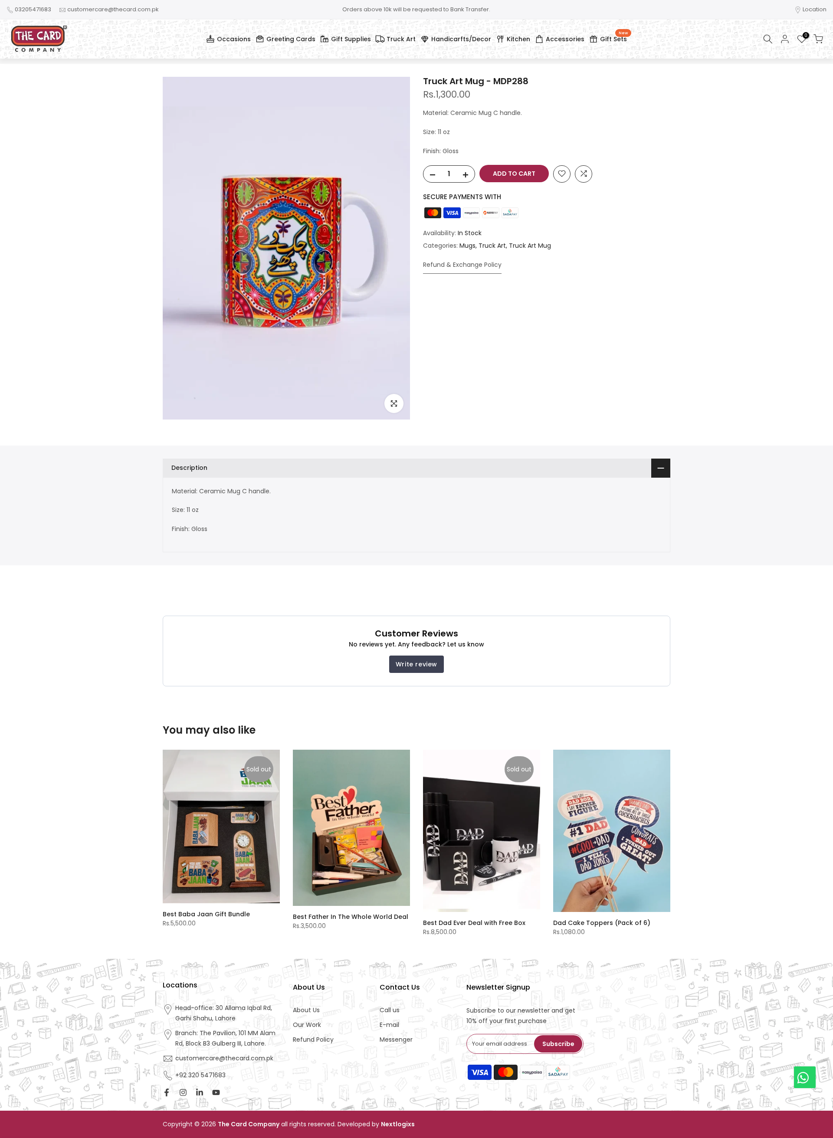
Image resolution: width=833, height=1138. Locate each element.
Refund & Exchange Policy (462, 264)
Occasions (234, 39)
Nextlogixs (398, 1124)
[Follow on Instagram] (183, 1092)
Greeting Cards (290, 39)
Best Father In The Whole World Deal (350, 916)
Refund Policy (313, 1040)
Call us (390, 1010)
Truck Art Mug (530, 245)
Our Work (307, 1025)
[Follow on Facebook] (167, 1092)
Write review (416, 664)
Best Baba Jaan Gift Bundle (206, 913)
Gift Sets (614, 37)
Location (814, 9)
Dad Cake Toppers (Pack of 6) (601, 922)
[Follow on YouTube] (216, 1092)
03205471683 (33, 9)
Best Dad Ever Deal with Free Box (474, 922)
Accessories (565, 39)
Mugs (467, 245)
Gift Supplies (351, 39)
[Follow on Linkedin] (199, 1092)
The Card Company (248, 1124)
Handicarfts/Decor (461, 39)
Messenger (396, 1040)
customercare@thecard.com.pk (113, 9)
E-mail (389, 1025)
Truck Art (401, 39)
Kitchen (518, 39)
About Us (306, 1010)
